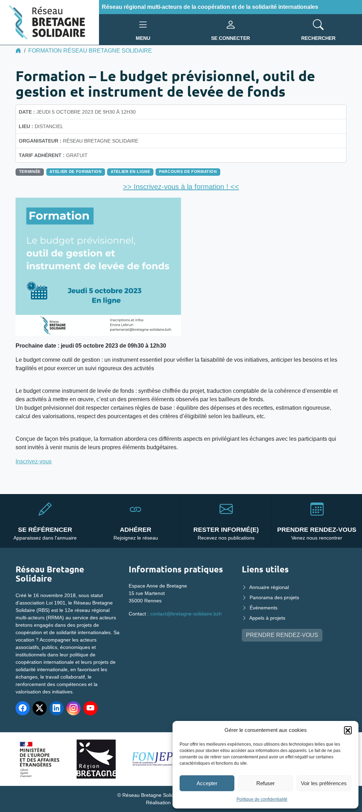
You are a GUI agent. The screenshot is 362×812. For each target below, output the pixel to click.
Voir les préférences (324, 783)
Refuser (265, 783)
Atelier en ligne (130, 171)
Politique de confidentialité (262, 799)
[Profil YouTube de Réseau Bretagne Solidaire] (90, 708)
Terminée (30, 171)
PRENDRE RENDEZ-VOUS (282, 635)
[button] (347, 730)
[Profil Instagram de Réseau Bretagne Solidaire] (73, 708)
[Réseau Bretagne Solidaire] (49, 22)
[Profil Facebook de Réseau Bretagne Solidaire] (23, 708)
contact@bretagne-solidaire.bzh (186, 613)
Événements (264, 607)
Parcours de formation (188, 171)
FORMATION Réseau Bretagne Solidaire (90, 51)
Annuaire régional (269, 587)
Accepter (207, 783)
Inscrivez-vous (34, 461)
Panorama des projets (274, 597)
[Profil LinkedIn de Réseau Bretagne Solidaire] (56, 708)
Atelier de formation (75, 171)
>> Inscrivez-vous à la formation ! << (181, 187)
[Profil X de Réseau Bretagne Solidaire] (40, 708)
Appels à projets (267, 618)
